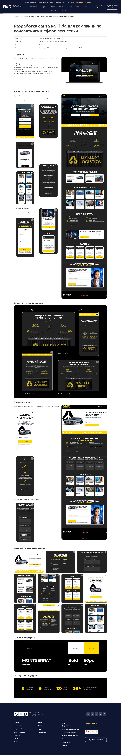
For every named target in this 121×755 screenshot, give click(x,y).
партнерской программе (83, 2)
